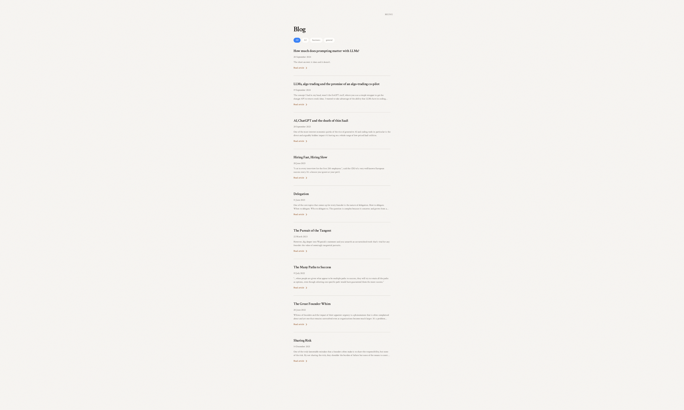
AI (305, 40)
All (297, 40)
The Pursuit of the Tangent (312, 230)
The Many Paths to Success (312, 267)
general (329, 40)
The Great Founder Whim (312, 303)
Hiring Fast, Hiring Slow (310, 157)
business (316, 40)
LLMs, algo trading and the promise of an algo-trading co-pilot (336, 84)
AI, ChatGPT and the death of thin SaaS (321, 120)
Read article (299, 67)
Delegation (301, 194)
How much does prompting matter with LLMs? (326, 51)
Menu (389, 14)
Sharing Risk (303, 340)
